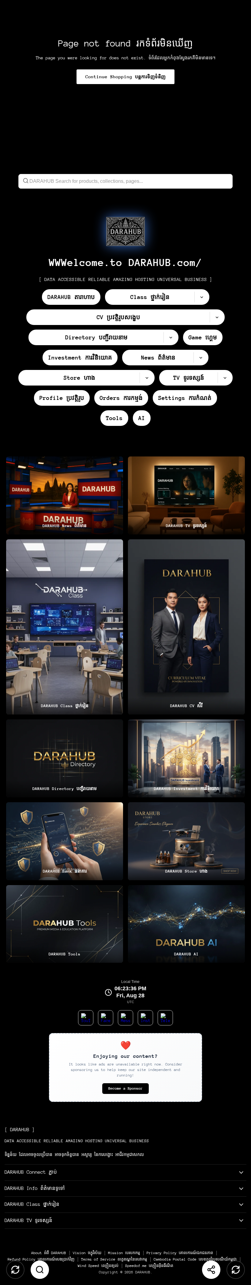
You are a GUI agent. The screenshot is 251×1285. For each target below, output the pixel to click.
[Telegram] (165, 1017)
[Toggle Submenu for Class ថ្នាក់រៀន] (202, 297)
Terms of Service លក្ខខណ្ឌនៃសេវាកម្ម (114, 1259)
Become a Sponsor (125, 1088)
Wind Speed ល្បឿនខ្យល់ (98, 1266)
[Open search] (40, 1270)
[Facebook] (105, 1017)
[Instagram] (145, 1017)
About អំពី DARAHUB (48, 1253)
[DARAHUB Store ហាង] (186, 841)
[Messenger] (125, 1017)
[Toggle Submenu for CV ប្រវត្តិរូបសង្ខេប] (217, 317)
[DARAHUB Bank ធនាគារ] (64, 841)
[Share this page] (211, 1270)
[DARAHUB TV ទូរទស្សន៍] (186, 495)
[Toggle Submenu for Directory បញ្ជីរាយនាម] (171, 337)
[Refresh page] (236, 1270)
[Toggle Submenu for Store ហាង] (147, 378)
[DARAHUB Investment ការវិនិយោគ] (186, 758)
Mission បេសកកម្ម (124, 1253)
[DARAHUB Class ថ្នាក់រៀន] (64, 627)
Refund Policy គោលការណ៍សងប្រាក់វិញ (41, 1259)
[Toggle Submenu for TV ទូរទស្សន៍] (225, 378)
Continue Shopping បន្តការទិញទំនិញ (125, 76)
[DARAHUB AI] (186, 924)
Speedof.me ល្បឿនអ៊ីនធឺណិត (149, 1266)
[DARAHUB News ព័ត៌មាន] (64, 495)
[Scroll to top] (15, 1270)
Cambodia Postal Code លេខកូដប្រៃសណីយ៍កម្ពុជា (195, 1259)
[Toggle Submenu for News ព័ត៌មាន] (201, 357)
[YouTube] (85, 1017)
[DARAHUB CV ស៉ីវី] (186, 627)
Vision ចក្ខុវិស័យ (87, 1253)
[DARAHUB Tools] (64, 924)
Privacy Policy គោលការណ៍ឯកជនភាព (180, 1253)
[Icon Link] (125, 231)
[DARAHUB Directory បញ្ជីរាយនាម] (64, 758)
